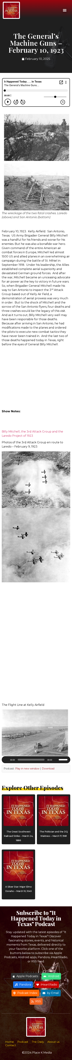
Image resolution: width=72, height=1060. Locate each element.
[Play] (6, 759)
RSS (38, 1001)
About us (53, 1041)
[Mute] (56, 759)
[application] (36, 759)
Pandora (25, 984)
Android (53, 976)
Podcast (22, 1041)
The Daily (38, 1041)
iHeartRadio (49, 984)
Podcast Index (27, 993)
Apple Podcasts (27, 976)
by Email (53, 993)
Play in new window (27, 768)
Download (48, 768)
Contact (10, 1045)
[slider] (64, 759)
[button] (64, 10)
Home (9, 1041)
